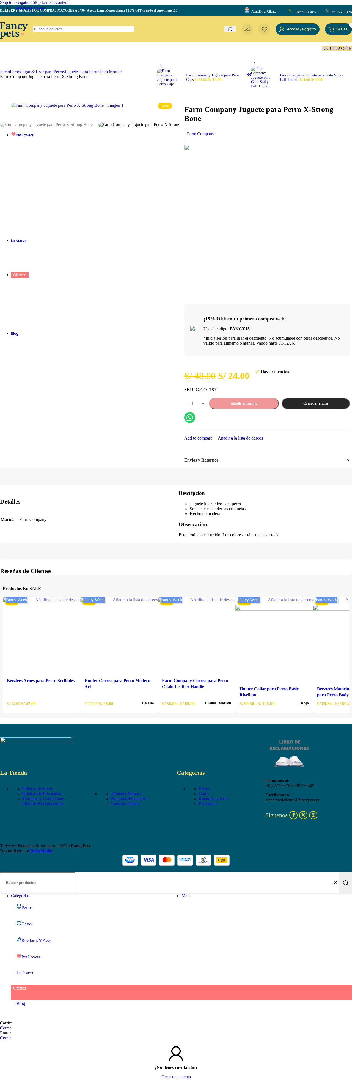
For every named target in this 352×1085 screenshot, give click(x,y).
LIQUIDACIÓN (337, 48)
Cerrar (5, 1028)
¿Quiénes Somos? (126, 793)
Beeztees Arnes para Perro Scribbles (41, 680)
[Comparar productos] (247, 29)
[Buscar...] (345, 882)
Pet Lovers (208, 803)
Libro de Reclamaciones (43, 803)
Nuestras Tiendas (125, 803)
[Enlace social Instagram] (313, 815)
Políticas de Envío (37, 788)
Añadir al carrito (244, 403)
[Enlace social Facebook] (293, 815)
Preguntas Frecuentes (129, 798)
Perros (204, 788)
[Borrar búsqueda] (335, 883)
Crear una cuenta (176, 1077)
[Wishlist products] (264, 29)
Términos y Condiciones (43, 798)
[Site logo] (14, 43)
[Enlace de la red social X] (303, 815)
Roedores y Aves (213, 798)
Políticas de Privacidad (41, 793)
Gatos (204, 793)
